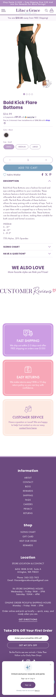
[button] (3, 11)
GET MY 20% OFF (28, 645)
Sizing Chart (27, 532)
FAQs (28, 499)
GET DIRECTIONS (28, 619)
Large (35, 146)
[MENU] (3, 11)
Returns (28, 513)
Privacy (28, 508)
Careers (28, 504)
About (28, 477)
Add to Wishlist (13, 174)
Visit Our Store (28, 541)
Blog (28, 486)
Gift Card (28, 536)
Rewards (28, 490)
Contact (28, 482)
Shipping (28, 495)
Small (8, 146)
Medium (22, 146)
